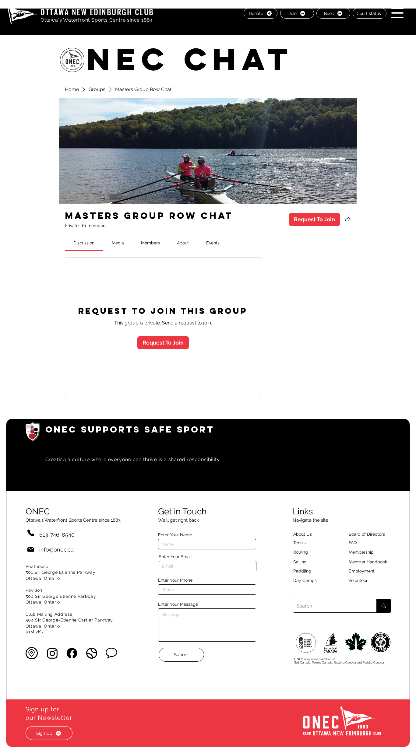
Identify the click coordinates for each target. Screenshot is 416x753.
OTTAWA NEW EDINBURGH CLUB (97, 11)
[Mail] (31, 549)
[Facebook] (72, 653)
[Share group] (347, 219)
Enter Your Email (175, 557)
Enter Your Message (178, 604)
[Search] (383, 605)
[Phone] (31, 532)
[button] (397, 13)
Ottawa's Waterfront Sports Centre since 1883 (97, 20)
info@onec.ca (56, 549)
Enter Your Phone (175, 580)
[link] (83, 242)
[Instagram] (52, 653)
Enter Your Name (175, 535)
